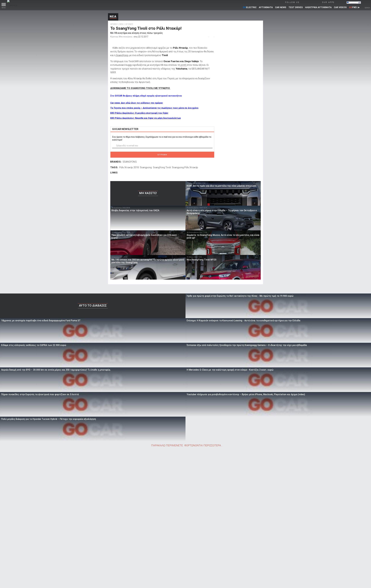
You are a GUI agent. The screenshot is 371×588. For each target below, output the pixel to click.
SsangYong (122, 55)
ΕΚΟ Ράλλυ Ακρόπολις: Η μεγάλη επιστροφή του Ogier (139, 113)
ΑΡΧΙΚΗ (113, 24)
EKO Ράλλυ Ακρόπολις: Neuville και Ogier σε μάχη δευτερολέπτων (145, 118)
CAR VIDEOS (340, 7)
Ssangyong (146, 167)
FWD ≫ (354, 7)
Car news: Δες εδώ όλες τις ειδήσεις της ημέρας (136, 103)
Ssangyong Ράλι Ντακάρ (185, 167)
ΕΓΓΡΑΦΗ (162, 155)
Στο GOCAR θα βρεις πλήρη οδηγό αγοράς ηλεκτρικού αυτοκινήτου (146, 95)
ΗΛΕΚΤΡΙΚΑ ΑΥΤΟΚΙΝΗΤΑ (318, 7)
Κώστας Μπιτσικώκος (121, 36)
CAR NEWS (280, 7)
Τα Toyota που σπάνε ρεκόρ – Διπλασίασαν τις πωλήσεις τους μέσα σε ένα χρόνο (154, 108)
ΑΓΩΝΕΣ (129, 24)
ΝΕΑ (113, 16)
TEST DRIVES (296, 7)
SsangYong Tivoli (162, 167)
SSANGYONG (130, 161)
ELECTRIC (250, 7)
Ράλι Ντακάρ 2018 (129, 167)
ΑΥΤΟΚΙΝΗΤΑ (266, 7)
